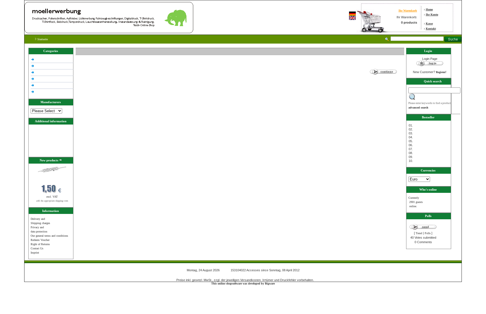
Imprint (35, 252)
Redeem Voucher (40, 239)
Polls (428, 233)
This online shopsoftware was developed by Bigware (243, 283)
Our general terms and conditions (49, 235)
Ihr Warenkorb (408, 10)
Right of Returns (40, 244)
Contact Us (37, 248)
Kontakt (431, 28)
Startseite (42, 39)
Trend (419, 233)
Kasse (429, 23)
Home (429, 9)
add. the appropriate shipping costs (52, 201)
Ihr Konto (432, 14)
